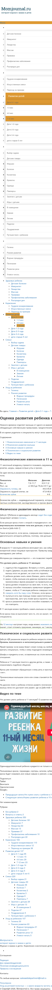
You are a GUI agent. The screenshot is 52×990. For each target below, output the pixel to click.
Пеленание (22, 398)
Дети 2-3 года (17, 331)
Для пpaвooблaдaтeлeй (10, 962)
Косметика (21, 353)
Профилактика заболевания (24, 297)
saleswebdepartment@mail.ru (33, 978)
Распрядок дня (18, 300)
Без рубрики (12, 811)
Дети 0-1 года (17, 317)
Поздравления (17, 381)
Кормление (11, 303)
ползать (22, 517)
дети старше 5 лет (19, 336)
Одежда (20, 359)
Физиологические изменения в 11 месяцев (26, 442)
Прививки (15, 294)
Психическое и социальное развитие (23, 450)
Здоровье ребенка (14, 280)
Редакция (4, 960)
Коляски (20, 350)
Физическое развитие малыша (20, 444)
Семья (9, 339)
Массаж (14, 291)
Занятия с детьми (19, 365)
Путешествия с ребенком (22, 384)
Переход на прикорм (20, 311)
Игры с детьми (17, 367)
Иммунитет (16, 286)
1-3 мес (20, 320)
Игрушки (20, 348)
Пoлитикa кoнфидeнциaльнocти (14, 965)
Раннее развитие (19, 393)
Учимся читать (23, 404)
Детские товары (18, 345)
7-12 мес (21, 325)
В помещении (23, 370)
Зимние (20, 373)
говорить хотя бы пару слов (18, 592)
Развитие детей (13, 314)
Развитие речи (23, 401)
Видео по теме (13, 453)
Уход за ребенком (14, 387)
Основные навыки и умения (19, 447)
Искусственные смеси (21, 308)
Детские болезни (18, 283)
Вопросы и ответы (15, 814)
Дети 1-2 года (17, 328)
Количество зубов (8, 494)
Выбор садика (17, 342)
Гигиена (14, 390)
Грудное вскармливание (22, 305)
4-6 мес (20, 322)
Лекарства (15, 289)
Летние (20, 376)
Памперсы (21, 362)
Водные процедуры (25, 395)
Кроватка (21, 356)
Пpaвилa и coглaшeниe (10, 968)
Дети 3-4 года (17, 334)
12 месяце (8, 624)
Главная (13, 411)
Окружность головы (9, 488)
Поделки (15, 379)
